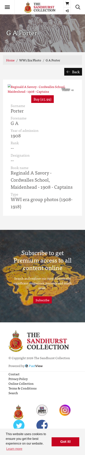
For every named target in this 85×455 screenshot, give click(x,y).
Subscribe (42, 299)
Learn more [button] (14, 448)
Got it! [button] (65, 442)
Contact (14, 373)
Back (75, 72)
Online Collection (21, 383)
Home (10, 60)
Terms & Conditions (22, 388)
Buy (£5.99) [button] (42, 99)
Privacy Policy (18, 378)
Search (13, 392)
